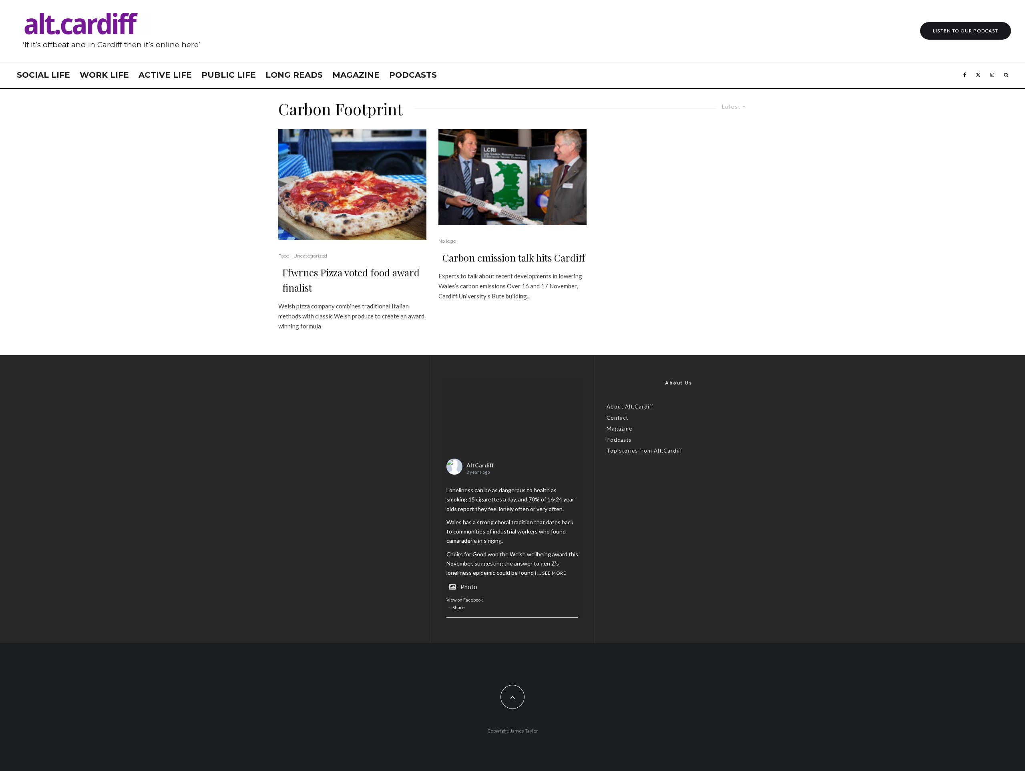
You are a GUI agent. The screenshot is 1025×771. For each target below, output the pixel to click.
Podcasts (413, 75)
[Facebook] (965, 75)
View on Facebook (464, 599)
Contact (617, 418)
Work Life (104, 75)
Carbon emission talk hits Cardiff (513, 257)
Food (283, 256)
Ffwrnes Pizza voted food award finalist (351, 280)
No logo (447, 241)
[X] (978, 75)
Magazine (356, 75)
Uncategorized (310, 256)
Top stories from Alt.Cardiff (644, 450)
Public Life (228, 75)
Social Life (43, 75)
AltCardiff (480, 465)
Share (458, 607)
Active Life (165, 75)
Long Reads (294, 75)
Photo (468, 586)
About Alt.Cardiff (630, 406)
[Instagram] (992, 75)
